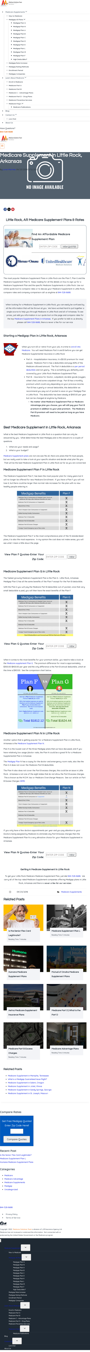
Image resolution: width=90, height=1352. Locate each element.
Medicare (8, 1175)
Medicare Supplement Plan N (31, 743)
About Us (9, 123)
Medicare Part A (15, 85)
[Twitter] (5, 1224)
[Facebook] (5, 209)
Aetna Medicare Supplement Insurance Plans (22, 1012)
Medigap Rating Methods (19, 67)
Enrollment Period (16, 70)
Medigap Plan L (19, 48)
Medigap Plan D (19, 41)
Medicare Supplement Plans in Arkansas (32, 319)
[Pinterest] (12, 209)
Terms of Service (13, 1218)
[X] (9, 209)
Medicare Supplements (71, 892)
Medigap (8, 1186)
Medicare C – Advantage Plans (21, 93)
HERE (22, 781)
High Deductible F (20, 59)
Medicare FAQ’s (14, 1329)
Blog (7, 111)
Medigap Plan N (19, 26)
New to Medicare (15, 16)
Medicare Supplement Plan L (66, 931)
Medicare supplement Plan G (20, 663)
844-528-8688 (64, 292)
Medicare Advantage (13, 1179)
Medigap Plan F (19, 56)
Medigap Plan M (19, 52)
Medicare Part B (15, 89)
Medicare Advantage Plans (65, 1049)
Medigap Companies (17, 74)
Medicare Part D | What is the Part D (66, 1012)
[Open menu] (2, 146)
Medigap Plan (13, 761)
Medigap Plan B (19, 34)
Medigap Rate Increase (18, 63)
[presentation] (23, 918)
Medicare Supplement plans (16, 456)
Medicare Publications (22, 107)
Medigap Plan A (19, 30)
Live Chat (12, 119)
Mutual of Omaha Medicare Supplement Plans (65, 974)
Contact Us (8, 1341)
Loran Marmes (9, 169)
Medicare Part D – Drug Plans (20, 96)
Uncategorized (11, 1189)
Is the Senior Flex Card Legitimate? (19, 933)
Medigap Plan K (19, 45)
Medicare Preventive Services (20, 100)
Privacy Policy (11, 1214)
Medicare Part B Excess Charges (20, 1051)
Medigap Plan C (19, 38)
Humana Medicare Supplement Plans (17, 974)
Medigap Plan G (19, 23)
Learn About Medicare (12, 1306)
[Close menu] (0, 1240)
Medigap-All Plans (15, 1258)
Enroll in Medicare (16, 82)
